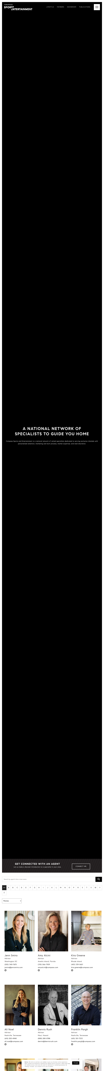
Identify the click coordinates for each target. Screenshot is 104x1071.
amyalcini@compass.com (48, 967)
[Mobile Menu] (97, 7)
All (4, 888)
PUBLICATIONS (84, 7)
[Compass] (6, 970)
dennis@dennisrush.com (47, 1041)
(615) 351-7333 (77, 1038)
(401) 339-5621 (77, 965)
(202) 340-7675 (11, 965)
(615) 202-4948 (11, 1038)
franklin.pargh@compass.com (83, 1041)
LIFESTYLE (50, 7)
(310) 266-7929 (44, 965)
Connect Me (81, 866)
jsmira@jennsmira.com (14, 967)
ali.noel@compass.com (14, 1041)
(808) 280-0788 (44, 1038)
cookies (44, 1062)
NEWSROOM (71, 7)
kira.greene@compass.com (82, 967)
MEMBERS (60, 7)
